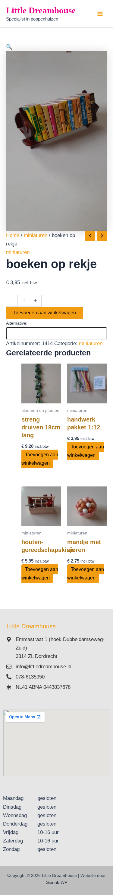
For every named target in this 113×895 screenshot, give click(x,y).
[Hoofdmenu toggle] (100, 14)
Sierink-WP (56, 882)
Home (12, 235)
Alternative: (16, 323)
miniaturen (35, 235)
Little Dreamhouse (41, 10)
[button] (56, 47)
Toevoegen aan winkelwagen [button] (39, 459)
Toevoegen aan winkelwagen (44, 312)
